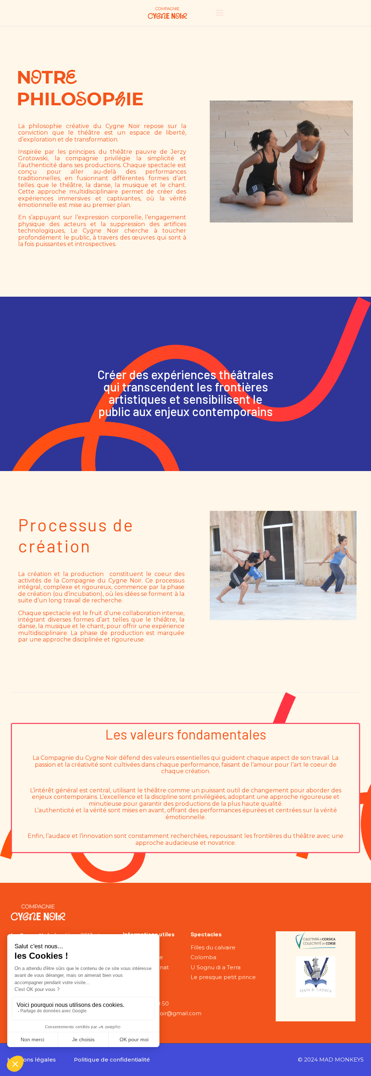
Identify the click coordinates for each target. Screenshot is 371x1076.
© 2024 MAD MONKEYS (331, 1059)
